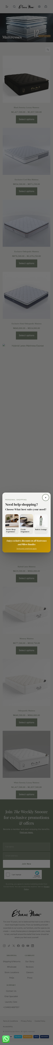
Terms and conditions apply (26, 549)
